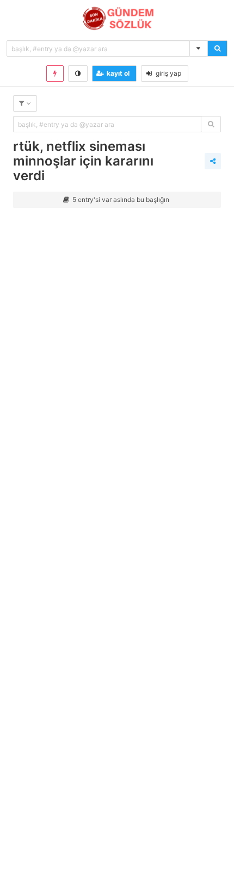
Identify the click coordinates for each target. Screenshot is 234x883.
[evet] (211, 124)
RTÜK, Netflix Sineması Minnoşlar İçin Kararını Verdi (83, 161)
